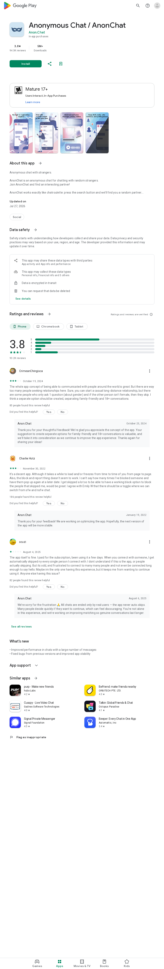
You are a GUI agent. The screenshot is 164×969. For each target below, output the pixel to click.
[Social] (17, 217)
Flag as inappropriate (28, 737)
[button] (21, 132)
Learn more (32, 102)
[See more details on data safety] (23, 298)
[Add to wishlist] (61, 64)
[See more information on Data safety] (35, 230)
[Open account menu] (157, 5)
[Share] (49, 64)
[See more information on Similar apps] (36, 678)
